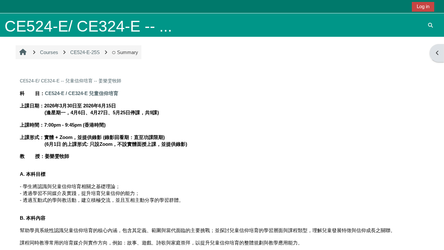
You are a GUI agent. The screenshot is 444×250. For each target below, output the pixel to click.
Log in (423, 6)
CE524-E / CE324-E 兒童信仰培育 (81, 93)
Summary (127, 52)
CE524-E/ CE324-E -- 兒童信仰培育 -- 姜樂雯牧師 (70, 80)
